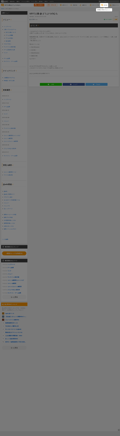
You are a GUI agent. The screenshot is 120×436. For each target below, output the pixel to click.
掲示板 (105, 5)
